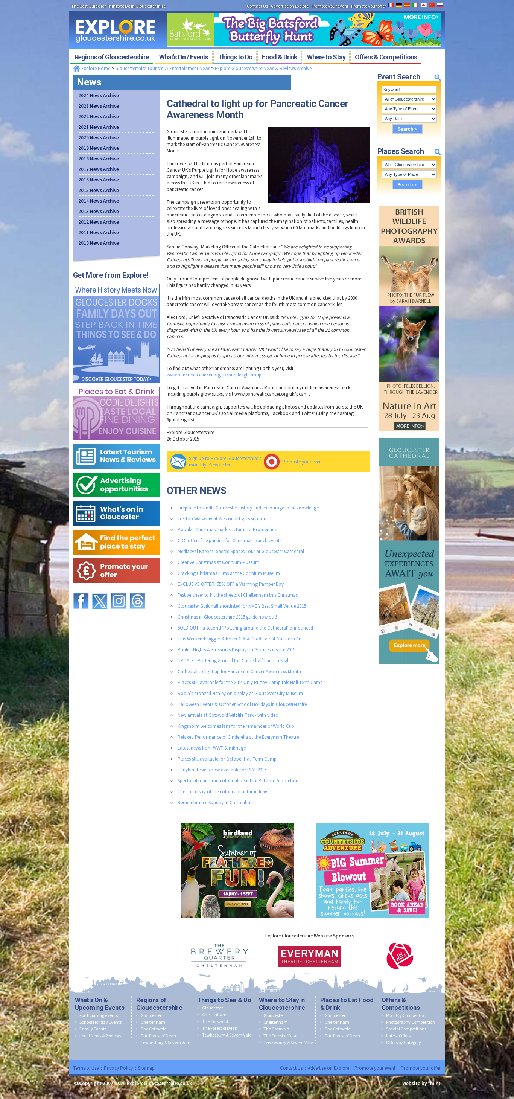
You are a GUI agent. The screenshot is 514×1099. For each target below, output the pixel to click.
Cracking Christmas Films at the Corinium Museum (229, 573)
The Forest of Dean (158, 1035)
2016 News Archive (98, 180)
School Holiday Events (100, 1022)
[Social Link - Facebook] (80, 590)
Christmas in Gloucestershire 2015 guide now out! (227, 617)
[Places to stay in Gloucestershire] (116, 528)
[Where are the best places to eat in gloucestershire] (116, 385)
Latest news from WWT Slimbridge (212, 748)
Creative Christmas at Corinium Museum (218, 562)
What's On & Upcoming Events (100, 1003)
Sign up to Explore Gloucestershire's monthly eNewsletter (225, 461)
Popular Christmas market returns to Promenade (227, 529)
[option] (219, 955)
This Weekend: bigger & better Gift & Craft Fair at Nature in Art (240, 639)
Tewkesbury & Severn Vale (165, 1042)
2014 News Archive (98, 201)
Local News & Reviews (100, 1035)
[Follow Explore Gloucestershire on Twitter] (99, 590)
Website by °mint (421, 1083)
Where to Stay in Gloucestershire (282, 1003)
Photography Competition (410, 1022)
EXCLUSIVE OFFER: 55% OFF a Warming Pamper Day (231, 584)
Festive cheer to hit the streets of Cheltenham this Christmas (238, 595)
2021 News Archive (98, 127)
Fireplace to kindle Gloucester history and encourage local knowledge (248, 508)
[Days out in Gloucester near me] (116, 282)
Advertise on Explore (328, 1068)
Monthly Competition (406, 1015)
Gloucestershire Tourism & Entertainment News (162, 68)
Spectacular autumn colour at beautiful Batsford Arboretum (238, 780)
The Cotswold (154, 1029)
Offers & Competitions (401, 1003)
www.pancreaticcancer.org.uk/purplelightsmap (214, 375)
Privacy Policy (118, 1068)
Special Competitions (406, 1029)
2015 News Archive (98, 190)
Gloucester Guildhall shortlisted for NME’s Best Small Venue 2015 (242, 606)
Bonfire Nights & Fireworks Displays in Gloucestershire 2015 (236, 649)
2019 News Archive (98, 148)
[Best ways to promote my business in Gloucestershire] (116, 471)
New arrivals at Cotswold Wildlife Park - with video (228, 715)
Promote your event (302, 462)
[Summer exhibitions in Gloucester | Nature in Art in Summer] (409, 204)
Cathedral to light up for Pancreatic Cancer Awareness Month (239, 671)
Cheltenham (153, 1022)
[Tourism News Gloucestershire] (116, 442)
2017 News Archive (98, 169)
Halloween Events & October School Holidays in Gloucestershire (242, 704)
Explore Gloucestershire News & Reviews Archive (263, 68)
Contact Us (291, 1068)
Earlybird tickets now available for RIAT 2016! (223, 770)
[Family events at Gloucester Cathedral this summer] (409, 436)
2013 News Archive (98, 211)
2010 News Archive (98, 243)
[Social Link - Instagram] (118, 590)
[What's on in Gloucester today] (116, 499)
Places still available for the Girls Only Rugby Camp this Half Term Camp (250, 682)
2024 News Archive (98, 95)
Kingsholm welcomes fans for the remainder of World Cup (236, 726)
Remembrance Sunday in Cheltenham (216, 802)
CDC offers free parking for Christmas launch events (229, 540)
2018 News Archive (98, 158)
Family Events (92, 1029)
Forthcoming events (98, 1015)
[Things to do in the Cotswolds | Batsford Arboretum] (304, 10)
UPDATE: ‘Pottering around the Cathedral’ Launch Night (234, 660)
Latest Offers (398, 1035)
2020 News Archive (98, 137)
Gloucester (151, 1015)
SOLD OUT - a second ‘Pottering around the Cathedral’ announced (245, 628)
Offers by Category (403, 1042)
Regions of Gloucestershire (159, 1003)
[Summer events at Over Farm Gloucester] (372, 822)
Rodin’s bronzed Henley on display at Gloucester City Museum (240, 693)
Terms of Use (86, 1068)
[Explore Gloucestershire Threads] (137, 590)
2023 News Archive (98, 106)
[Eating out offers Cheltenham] (116, 556)
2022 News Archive (98, 116)
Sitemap (146, 1068)
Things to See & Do (224, 1000)
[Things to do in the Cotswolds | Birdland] (237, 822)
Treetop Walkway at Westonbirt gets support (222, 518)
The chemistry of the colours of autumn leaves (224, 791)
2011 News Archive (98, 232)
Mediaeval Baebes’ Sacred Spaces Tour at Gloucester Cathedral (241, 551)
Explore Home (95, 68)
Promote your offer (421, 1068)
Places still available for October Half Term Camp (227, 759)
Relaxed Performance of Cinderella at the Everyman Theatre (238, 737)
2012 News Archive (98, 222)
